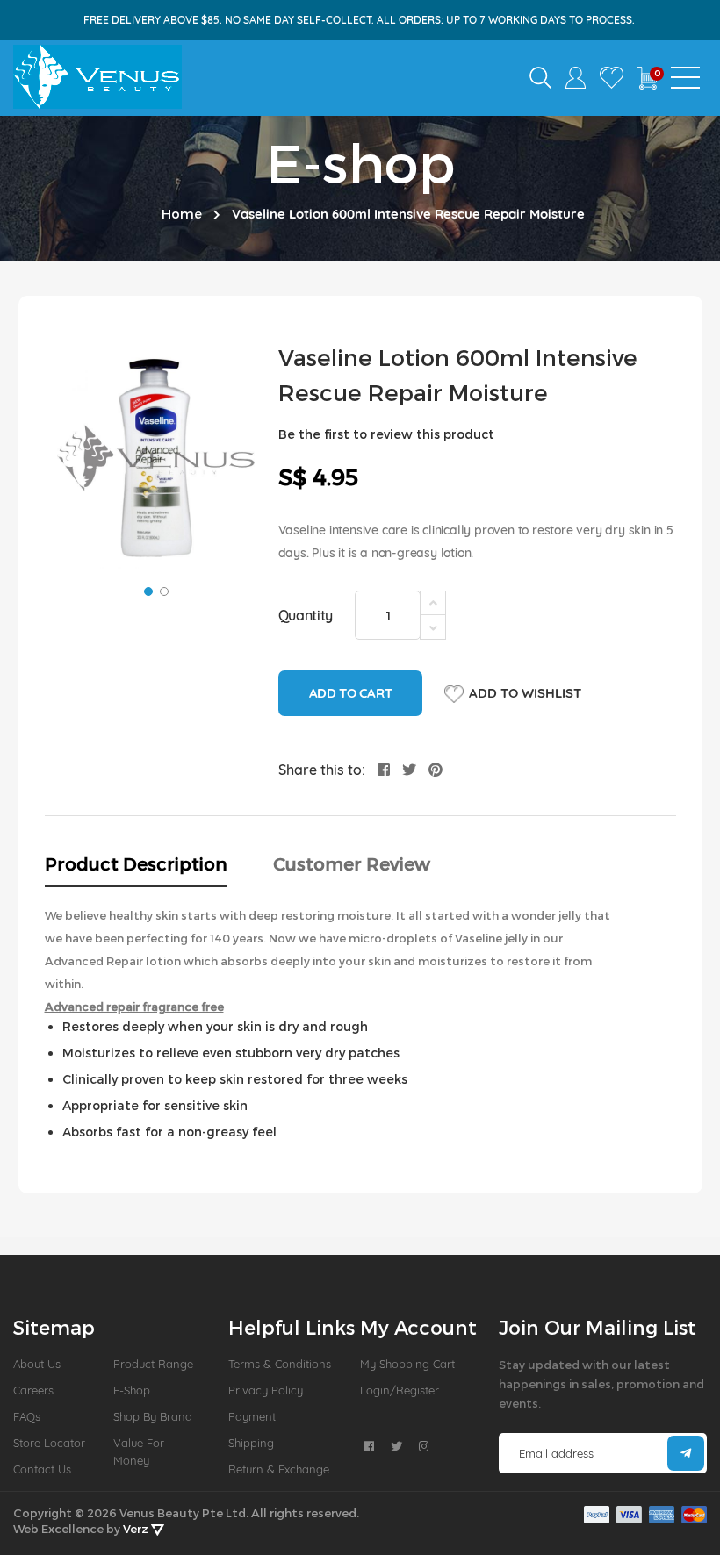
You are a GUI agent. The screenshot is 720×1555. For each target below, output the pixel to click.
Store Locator (49, 1443)
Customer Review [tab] (351, 863)
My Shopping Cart (407, 1364)
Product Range (153, 1364)
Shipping (251, 1443)
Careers (33, 1390)
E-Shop (131, 1390)
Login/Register (399, 1390)
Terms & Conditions (279, 1364)
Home (182, 213)
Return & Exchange (278, 1469)
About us (37, 1364)
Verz (137, 1529)
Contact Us (42, 1469)
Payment (252, 1416)
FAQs (26, 1416)
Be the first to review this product (386, 433)
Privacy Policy (265, 1390)
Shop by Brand (152, 1416)
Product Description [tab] (136, 863)
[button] (147, 590)
